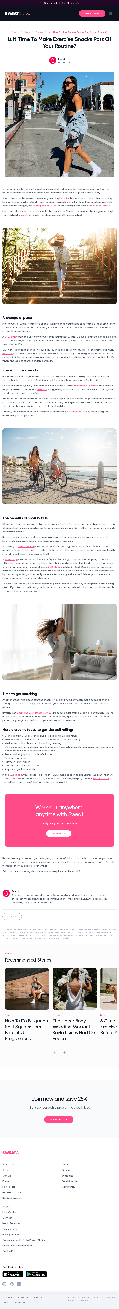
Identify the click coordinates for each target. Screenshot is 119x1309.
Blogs (27, 32)
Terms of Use (9, 1228)
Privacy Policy (8, 1297)
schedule (63, 524)
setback (103, 205)
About (6, 1170)
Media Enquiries (11, 1223)
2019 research (26, 546)
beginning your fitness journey (34, 712)
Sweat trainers (101, 778)
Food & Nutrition (71, 1181)
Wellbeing (67, 1175)
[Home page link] (13, 13)
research (7, 353)
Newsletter (8, 1186)
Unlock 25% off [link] (58, 833)
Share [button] (14, 916)
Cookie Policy (10, 1251)
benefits (64, 198)
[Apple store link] (12, 1274)
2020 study (11, 336)
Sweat (15, 32)
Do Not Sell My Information (17, 1245)
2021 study (11, 559)
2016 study (54, 566)
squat (24, 214)
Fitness (39, 32)
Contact (7, 1217)
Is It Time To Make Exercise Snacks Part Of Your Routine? (78, 32)
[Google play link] (36, 1274)
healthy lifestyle (78, 411)
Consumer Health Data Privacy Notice (24, 1240)
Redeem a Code (12, 1192)
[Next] (64, 1052)
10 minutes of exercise (86, 385)
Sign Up (6, 1175)
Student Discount (12, 1197)
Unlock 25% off (92, 13)
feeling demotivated (45, 205)
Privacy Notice (10, 1234)
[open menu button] (111, 13)
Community (68, 1186)
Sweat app (16, 774)
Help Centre (9, 1212)
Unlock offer (73, 3)
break (92, 205)
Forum (5, 1181)
